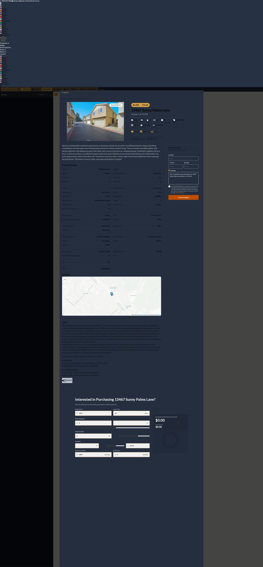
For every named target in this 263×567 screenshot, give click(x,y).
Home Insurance (80, 450)
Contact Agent (183, 197)
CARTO (159, 314)
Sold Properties (5, 47)
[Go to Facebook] (0, 3)
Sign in (7, 35)
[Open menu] (0, 86)
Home (64, 99)
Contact (3, 54)
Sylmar (70, 99)
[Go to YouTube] (0, 5)
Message (173, 170)
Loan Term (116, 409)
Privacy (182, 192)
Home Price (79, 409)
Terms (177, 192)
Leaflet (135, 314)
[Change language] (1, 7)
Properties (3, 43)
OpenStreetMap (143, 314)
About (2, 52)
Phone (172, 162)
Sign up (2, 35)
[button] (111, 294)
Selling (2, 45)
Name (172, 155)
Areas (2, 49)
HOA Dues (116, 450)
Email (188, 162)
